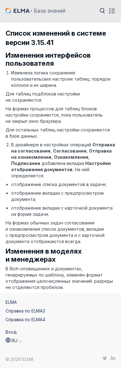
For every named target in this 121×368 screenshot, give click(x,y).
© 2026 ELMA (20, 359)
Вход (11, 332)
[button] (14, 341)
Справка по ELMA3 (25, 310)
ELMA (11, 302)
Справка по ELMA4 (25, 319)
